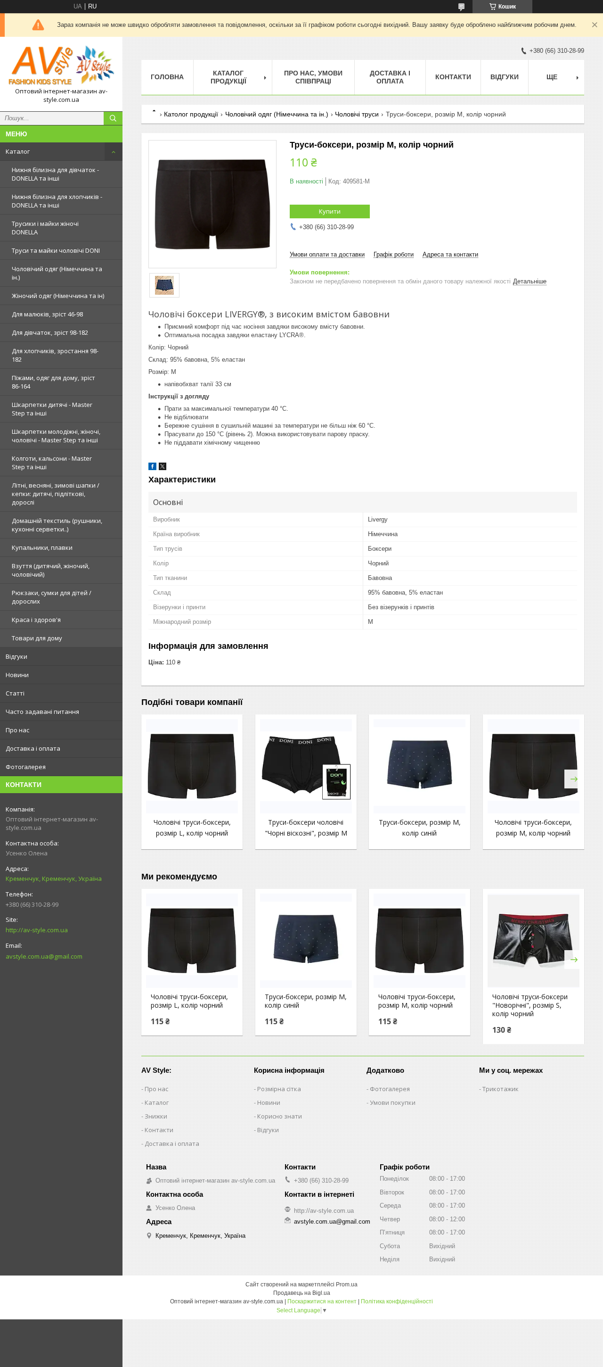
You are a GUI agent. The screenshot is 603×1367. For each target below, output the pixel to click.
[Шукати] (113, 118)
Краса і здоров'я (36, 619)
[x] (162, 468)
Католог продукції (191, 114)
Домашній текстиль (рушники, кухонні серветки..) (57, 524)
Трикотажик (500, 1089)
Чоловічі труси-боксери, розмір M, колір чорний (417, 1001)
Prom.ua (347, 1284)
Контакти (453, 77)
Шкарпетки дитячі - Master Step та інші (52, 408)
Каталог (18, 151)
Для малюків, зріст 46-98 (47, 314)
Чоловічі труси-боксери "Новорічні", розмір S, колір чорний (530, 1005)
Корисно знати (279, 1116)
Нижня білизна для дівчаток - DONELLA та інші (55, 174)
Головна (167, 77)
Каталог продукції (228, 77)
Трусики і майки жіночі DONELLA (45, 227)
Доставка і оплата (33, 748)
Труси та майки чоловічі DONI (56, 250)
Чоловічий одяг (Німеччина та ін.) (57, 273)
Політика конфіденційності (397, 1301)
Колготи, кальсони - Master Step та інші (52, 462)
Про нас (17, 730)
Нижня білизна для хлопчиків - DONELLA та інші (57, 200)
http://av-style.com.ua (37, 930)
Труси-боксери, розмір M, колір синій (306, 1001)
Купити (330, 211)
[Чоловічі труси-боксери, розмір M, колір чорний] (533, 766)
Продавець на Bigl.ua (301, 1293)
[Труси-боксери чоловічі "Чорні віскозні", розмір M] (306, 766)
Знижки (156, 1116)
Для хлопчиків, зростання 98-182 (55, 355)
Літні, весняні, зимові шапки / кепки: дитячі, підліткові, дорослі (55, 493)
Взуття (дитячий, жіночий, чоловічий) (51, 570)
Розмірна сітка (279, 1089)
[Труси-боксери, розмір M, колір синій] (419, 766)
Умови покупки (393, 1102)
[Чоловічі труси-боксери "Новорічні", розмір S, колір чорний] (533, 941)
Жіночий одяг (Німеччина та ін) (58, 295)
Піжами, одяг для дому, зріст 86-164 (53, 381)
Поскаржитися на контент (322, 1301)
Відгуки (16, 656)
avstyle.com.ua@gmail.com (44, 956)
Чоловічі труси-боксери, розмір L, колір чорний (189, 1001)
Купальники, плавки (42, 547)
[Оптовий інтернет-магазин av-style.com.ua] (61, 65)
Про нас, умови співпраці (313, 77)
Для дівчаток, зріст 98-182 (50, 332)
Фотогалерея (26, 766)
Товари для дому (37, 638)
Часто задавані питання (42, 711)
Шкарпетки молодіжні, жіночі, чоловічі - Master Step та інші (56, 435)
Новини (17, 675)
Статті (15, 693)
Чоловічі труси (357, 114)
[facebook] (152, 468)
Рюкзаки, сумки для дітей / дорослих (51, 596)
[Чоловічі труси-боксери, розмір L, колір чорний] (192, 766)
